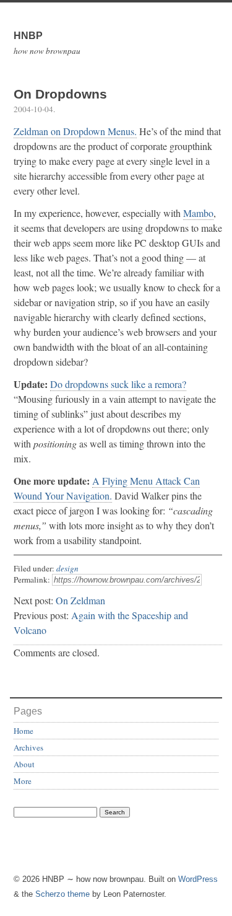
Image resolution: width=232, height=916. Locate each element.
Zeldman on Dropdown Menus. (75, 131)
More (23, 780)
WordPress (198, 879)
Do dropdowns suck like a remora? (118, 383)
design (67, 568)
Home (23, 730)
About (24, 764)
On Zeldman (80, 600)
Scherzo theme (62, 894)
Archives (28, 747)
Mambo (198, 212)
